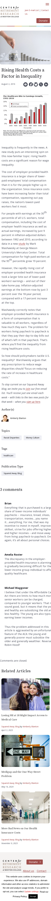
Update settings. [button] (31, 891)
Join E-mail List (32, 10)
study (22, 243)
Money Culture (33, 437)
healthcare (8, 455)
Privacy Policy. (20, 896)
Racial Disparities (11, 437)
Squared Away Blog (13, 473)
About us (28, 871)
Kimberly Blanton (18, 418)
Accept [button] (33, 896)
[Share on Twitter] (41, 85)
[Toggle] (47, 4)
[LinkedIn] (46, 85)
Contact (41, 871)
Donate (43, 20)
